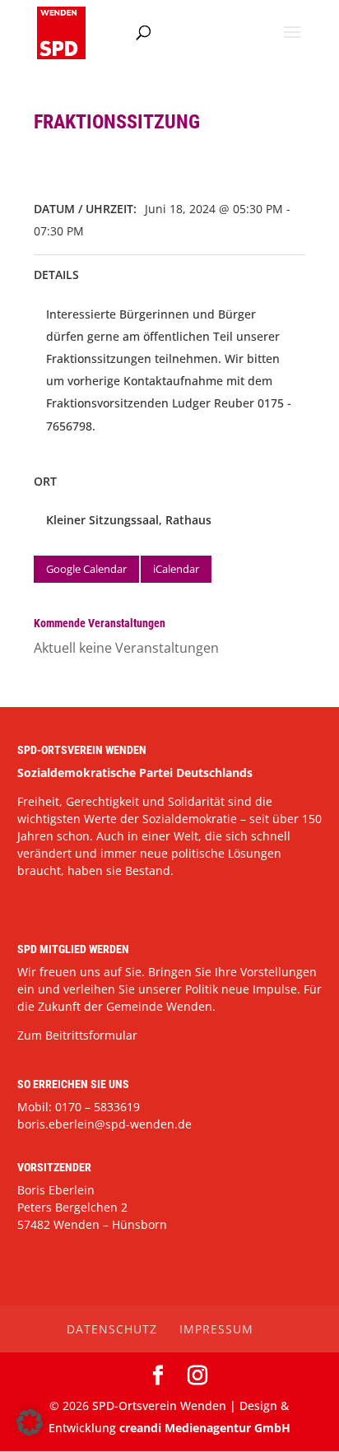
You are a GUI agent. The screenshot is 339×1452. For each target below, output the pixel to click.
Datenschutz (112, 1329)
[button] (29, 1422)
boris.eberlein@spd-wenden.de (104, 1124)
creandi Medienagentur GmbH (204, 1428)
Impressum (216, 1329)
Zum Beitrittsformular (77, 1035)
